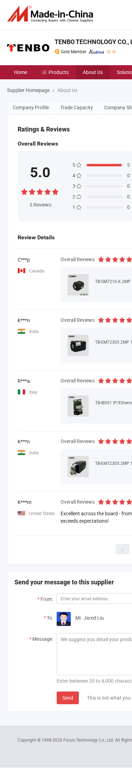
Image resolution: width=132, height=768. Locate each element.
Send (67, 697)
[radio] (24, 191)
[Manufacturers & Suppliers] (51, 14)
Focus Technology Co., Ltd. (89, 740)
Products (59, 72)
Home (20, 72)
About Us (93, 72)
